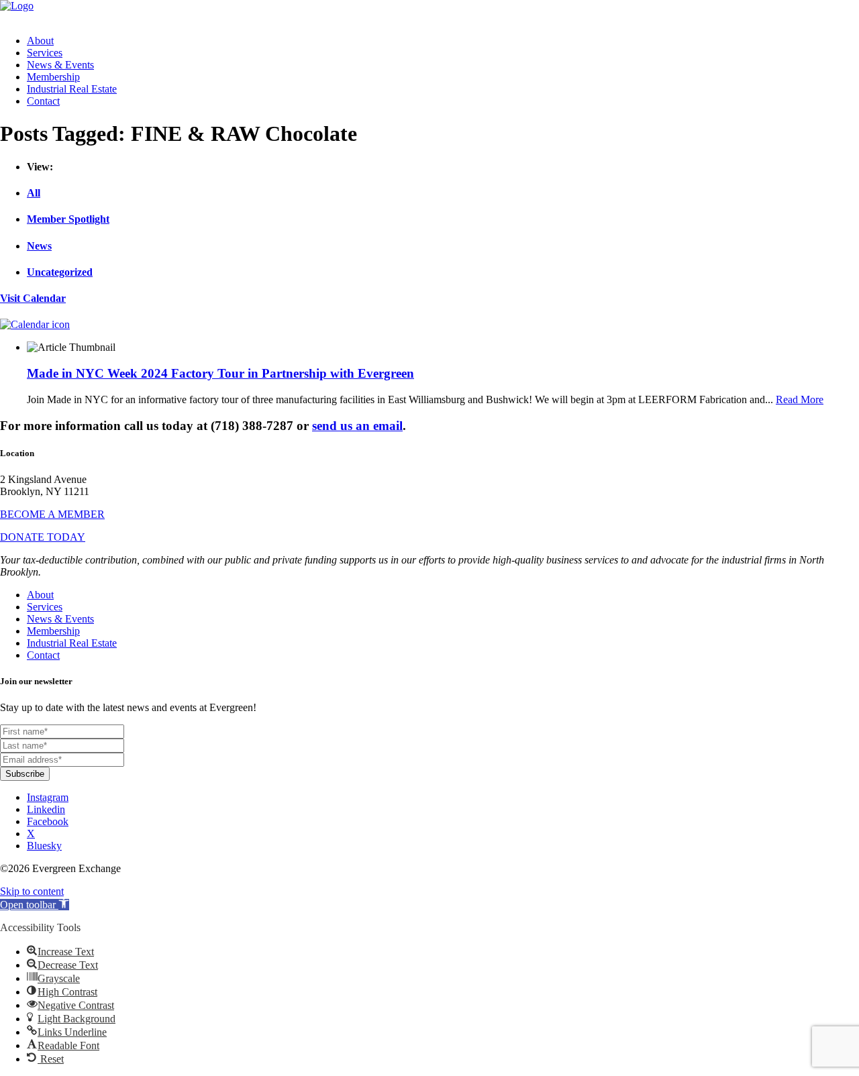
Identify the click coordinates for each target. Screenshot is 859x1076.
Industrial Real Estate (72, 89)
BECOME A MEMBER (52, 514)
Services (44, 52)
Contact (43, 101)
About (40, 40)
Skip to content (32, 891)
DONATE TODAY (42, 537)
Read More (799, 399)
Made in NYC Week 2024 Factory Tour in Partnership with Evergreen (220, 373)
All (33, 193)
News (39, 246)
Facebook (47, 821)
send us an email (357, 426)
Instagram (47, 797)
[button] (34, 904)
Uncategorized (60, 272)
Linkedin (46, 809)
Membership (53, 77)
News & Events (60, 64)
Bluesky (44, 845)
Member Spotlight (68, 219)
